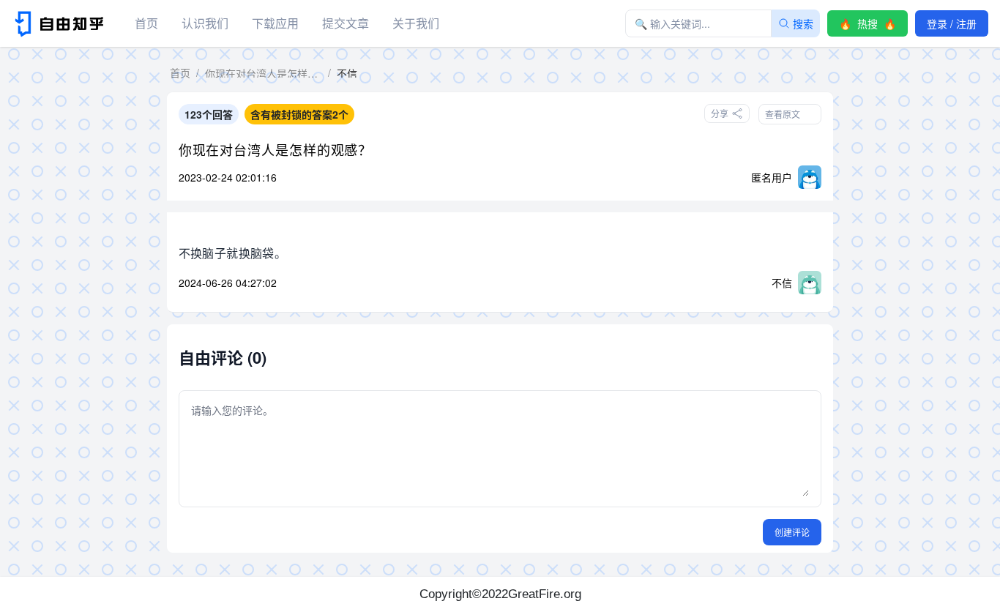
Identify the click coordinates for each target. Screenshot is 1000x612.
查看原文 (782, 114)
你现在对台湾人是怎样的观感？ (276, 149)
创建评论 (792, 532)
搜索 (803, 23)
